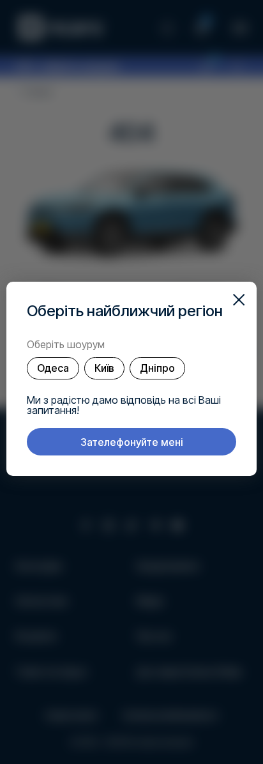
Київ (104, 368)
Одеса (53, 368)
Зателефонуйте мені (131, 442)
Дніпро (157, 368)
